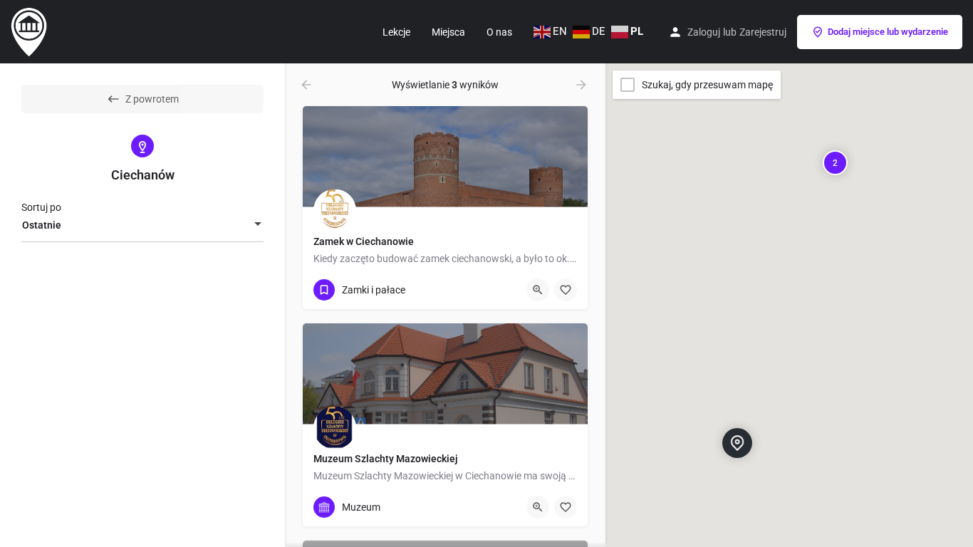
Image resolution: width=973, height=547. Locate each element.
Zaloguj (703, 32)
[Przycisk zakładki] (565, 289)
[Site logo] (31, 30)
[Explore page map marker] (737, 442)
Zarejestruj (762, 32)
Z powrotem (152, 99)
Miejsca (448, 32)
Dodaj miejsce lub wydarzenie (888, 31)
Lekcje (396, 32)
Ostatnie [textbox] (41, 225)
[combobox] (142, 225)
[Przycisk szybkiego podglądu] (537, 289)
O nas (499, 32)
